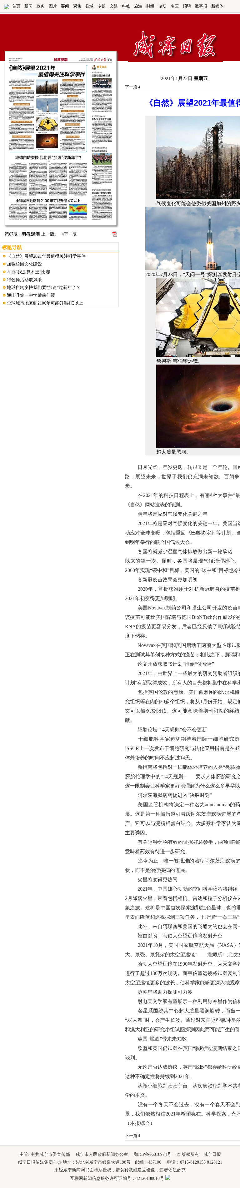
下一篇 (132, 87)
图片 (53, 6)
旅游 (138, 6)
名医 (175, 6)
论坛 (162, 6)
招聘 (187, 6)
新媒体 (217, 6)
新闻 (28, 6)
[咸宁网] (6, 7)
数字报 (201, 6)
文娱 (114, 6)
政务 (41, 6)
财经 (150, 6)
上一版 (48, 234)
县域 (89, 6)
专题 (102, 6)
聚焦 (77, 6)
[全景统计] (167, 1178)
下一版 (69, 234)
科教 (126, 6)
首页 (16, 6)
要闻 (65, 6)
